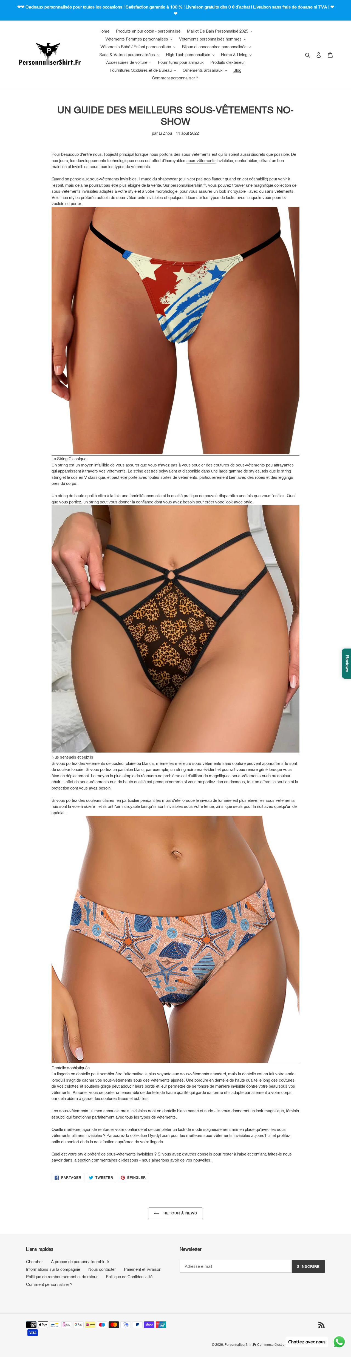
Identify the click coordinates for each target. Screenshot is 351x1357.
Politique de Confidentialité (129, 1276)
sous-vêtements (201, 160)
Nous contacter (102, 1269)
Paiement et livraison (142, 1269)
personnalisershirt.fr (188, 185)
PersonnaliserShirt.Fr (240, 1345)
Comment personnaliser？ (49, 1284)
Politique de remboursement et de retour (62, 1276)
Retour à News (179, 1213)
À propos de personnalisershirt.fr (80, 1261)
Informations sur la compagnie (53, 1269)
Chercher (34, 1261)
